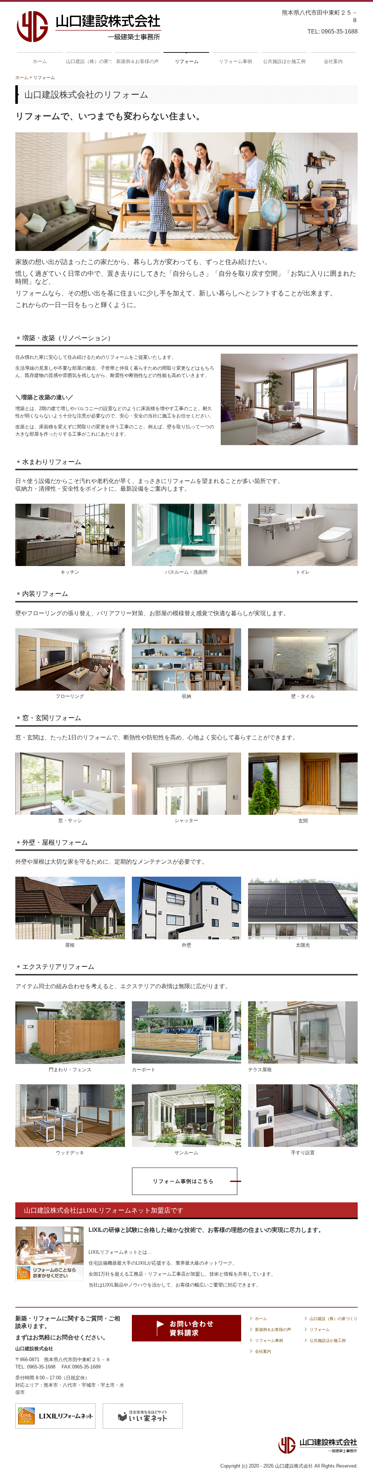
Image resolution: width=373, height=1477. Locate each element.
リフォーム (187, 61)
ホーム (40, 61)
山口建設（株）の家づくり (88, 61)
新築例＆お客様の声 (137, 61)
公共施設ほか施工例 (284, 61)
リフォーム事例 (235, 61)
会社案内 (333, 61)
